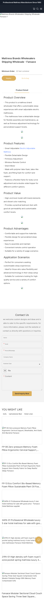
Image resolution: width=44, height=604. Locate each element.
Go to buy (25, 78)
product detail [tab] (22, 90)
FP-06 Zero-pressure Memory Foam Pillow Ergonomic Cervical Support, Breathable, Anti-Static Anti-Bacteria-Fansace (20, 449)
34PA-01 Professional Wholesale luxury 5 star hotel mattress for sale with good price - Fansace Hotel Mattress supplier (21, 522)
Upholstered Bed (15, 414)
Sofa (4, 414)
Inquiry (9, 78)
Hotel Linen (28, 414)
